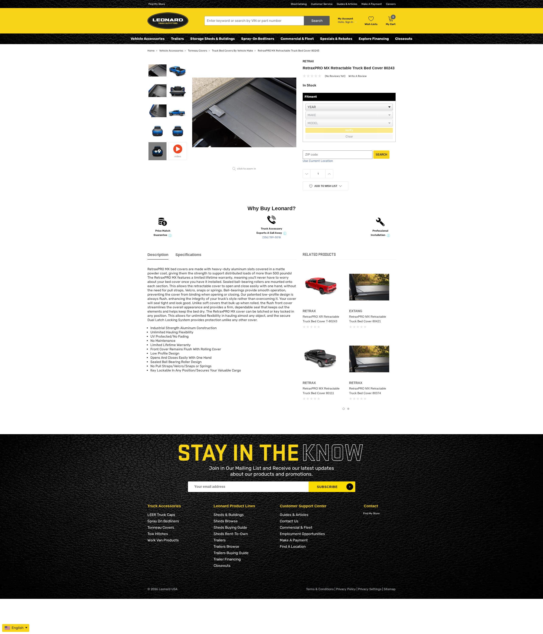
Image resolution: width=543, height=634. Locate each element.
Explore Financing (374, 39)
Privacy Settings (369, 589)
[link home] (167, 20)
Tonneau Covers (160, 527)
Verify (349, 130)
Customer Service (322, 4)
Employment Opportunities (302, 534)
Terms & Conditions (320, 589)
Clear (349, 136)
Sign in (349, 22)
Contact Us (289, 521)
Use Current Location (318, 161)
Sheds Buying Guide (230, 527)
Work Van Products (163, 540)
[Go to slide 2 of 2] (348, 409)
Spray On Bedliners (163, 521)
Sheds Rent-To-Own (231, 534)
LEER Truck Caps (161, 515)
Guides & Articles (347, 4)
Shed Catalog (299, 4)
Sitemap (390, 589)
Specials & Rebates (336, 39)
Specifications (188, 255)
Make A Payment (371, 4)
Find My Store (156, 4)
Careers (391, 4)
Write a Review (357, 76)
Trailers (177, 39)
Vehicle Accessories (148, 39)
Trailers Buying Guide (231, 553)
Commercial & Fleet (297, 39)
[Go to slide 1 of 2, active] (344, 409)
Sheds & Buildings (229, 515)
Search (381, 154)
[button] (267, 20)
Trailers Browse (226, 546)
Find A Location (293, 546)
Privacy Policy (346, 589)
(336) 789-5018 (271, 237)
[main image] (244, 112)
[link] (323, 287)
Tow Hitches (157, 534)
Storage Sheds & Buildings (212, 39)
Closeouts (403, 39)
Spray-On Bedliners (257, 39)
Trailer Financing (227, 559)
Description (157, 255)
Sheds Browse (226, 521)
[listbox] (349, 107)
